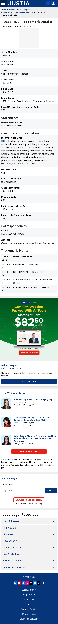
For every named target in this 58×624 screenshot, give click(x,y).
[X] (38, 583)
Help (29, 604)
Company (29, 599)
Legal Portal (29, 594)
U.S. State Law (11, 554)
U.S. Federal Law (12, 547)
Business (8, 534)
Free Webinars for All (13, 393)
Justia (3, 9)
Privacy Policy (29, 614)
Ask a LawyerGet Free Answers (11, 367)
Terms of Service (29, 609)
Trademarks (14, 9)
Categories (26, 9)
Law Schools (10, 540)
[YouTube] (19, 583)
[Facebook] (23, 583)
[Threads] (31, 583)
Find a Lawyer (9, 478)
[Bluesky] (35, 583)
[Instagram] (27, 583)
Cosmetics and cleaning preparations (17, 12)
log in (10, 242)
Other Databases (13, 560)
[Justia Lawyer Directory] (42, 583)
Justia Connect (29, 590)
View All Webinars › (29, 451)
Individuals (9, 527)
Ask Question (29, 381)
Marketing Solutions (15, 567)
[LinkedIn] (15, 583)
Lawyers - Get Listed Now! (29, 499)
